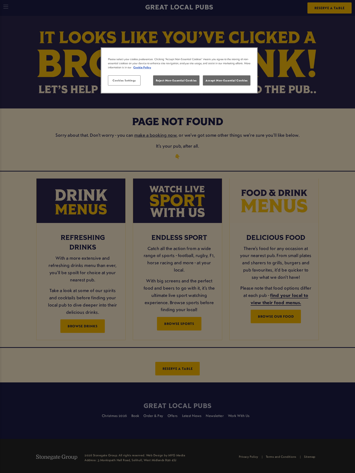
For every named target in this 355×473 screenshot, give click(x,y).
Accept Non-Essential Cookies (227, 80)
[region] (179, 70)
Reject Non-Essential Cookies (176, 80)
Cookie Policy (142, 67)
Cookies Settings (124, 80)
